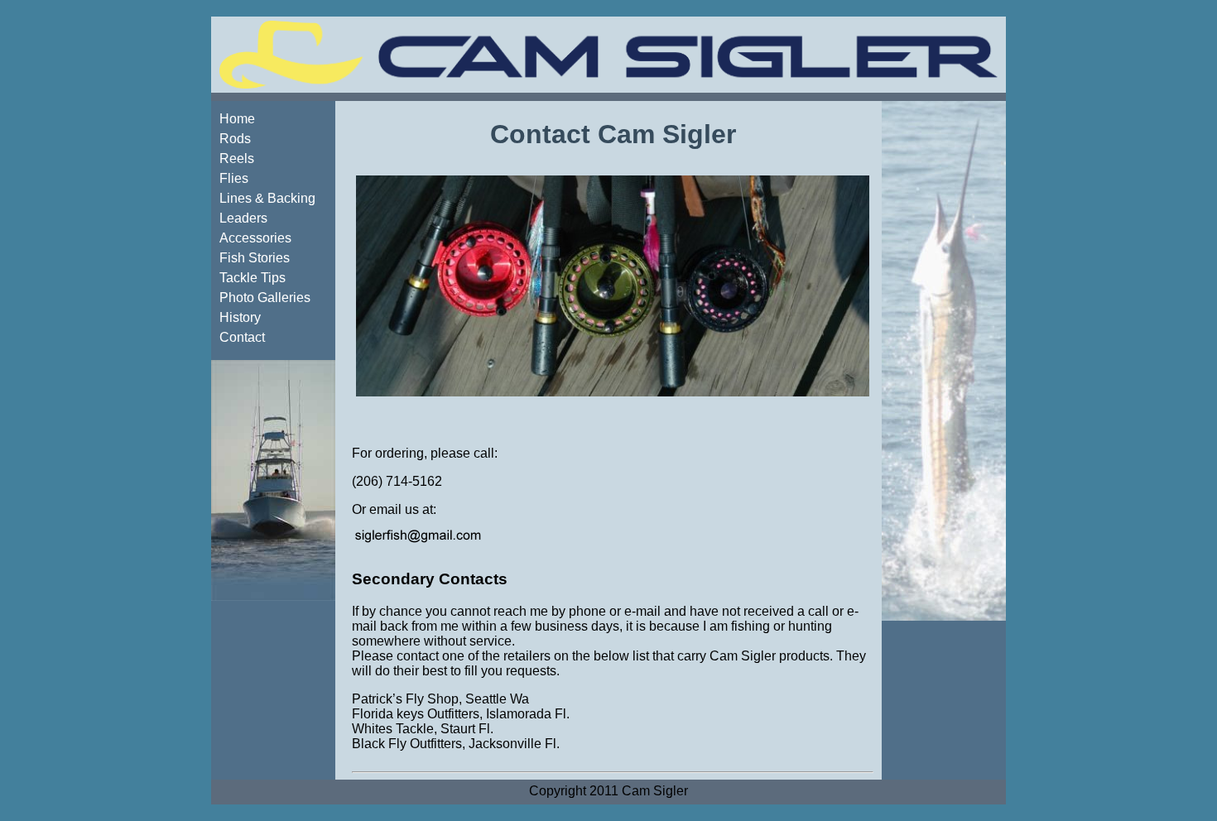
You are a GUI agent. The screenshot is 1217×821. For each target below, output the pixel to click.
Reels (236, 158)
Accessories (255, 238)
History (240, 317)
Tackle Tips (252, 278)
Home (237, 119)
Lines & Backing (267, 198)
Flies (233, 178)
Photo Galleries (264, 297)
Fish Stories (254, 258)
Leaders (243, 218)
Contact (242, 337)
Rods (235, 139)
